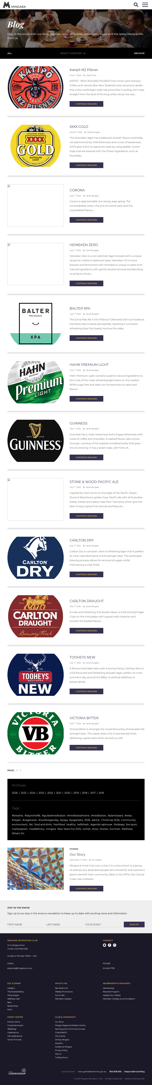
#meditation (98, 815)
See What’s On (61, 988)
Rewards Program (111, 992)
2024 (32, 792)
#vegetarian (30, 820)
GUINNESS (78, 423)
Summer (115, 829)
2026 (15, 792)
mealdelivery (36, 829)
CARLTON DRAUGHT (87, 601)
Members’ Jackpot (63, 999)
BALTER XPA (80, 308)
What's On (18, 833)
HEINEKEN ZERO (84, 245)
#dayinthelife (32, 815)
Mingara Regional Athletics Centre (70, 1025)
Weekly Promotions (64, 992)
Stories (104, 829)
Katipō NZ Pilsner (84, 70)
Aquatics (59, 1043)
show (95, 829)
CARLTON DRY (82, 540)
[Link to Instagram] (114, 945)
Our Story (77, 854)
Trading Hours (61, 1057)
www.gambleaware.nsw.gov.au (92, 1071)
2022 (50, 792)
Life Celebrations (14, 1036)
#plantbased (115, 815)
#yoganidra (76, 820)
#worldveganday (48, 820)
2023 (41, 792)
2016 (101, 792)
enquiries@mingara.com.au (19, 968)
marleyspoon (19, 829)
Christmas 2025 (110, 820)
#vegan (16, 820)
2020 (67, 792)
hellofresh (83, 824)
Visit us (58, 1054)
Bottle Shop (12, 1006)
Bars (9, 1002)
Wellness (127, 829)
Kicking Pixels (138, 1079)
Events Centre (13, 1022)
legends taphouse (101, 824)
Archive (139, 53)
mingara (51, 829)
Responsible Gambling (135, 1071)
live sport (131, 824)
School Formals (14, 1040)
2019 (76, 792)
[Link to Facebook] (109, 945)
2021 (58, 792)
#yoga (64, 820)
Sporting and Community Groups (70, 1029)
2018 (84, 792)
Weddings (11, 1029)
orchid (86, 829)
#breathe (17, 815)
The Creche (60, 1036)
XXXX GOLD (79, 127)
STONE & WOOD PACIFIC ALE (94, 482)
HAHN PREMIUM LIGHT (89, 365)
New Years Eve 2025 (69, 829)
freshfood (59, 824)
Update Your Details (112, 995)
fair (31, 824)
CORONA (77, 190)
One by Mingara (62, 1040)
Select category (71, 53)
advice (95, 820)
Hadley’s (11, 988)
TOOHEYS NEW (82, 657)
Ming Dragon (13, 995)
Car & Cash (60, 995)
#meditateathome (78, 815)
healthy (70, 824)
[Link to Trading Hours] (104, 945)
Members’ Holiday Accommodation (119, 999)
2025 (23, 792)
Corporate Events (15, 1025)
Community (128, 820)
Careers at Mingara (63, 1047)
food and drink (43, 824)
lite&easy (119, 824)
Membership (108, 988)
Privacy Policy (61, 1050)
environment (20, 824)
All (9, 53)
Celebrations (13, 1032)
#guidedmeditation (54, 815)
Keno (9, 1009)
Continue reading (86, 104)
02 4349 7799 (109, 968)
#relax (128, 815)
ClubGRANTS (61, 1032)
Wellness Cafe (13, 999)
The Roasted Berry (15, 992)
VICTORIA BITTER (84, 718)
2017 (93, 792)
